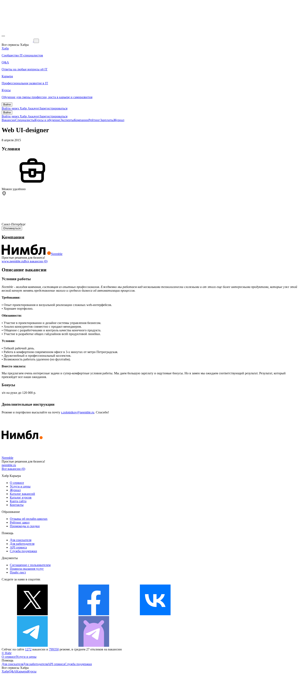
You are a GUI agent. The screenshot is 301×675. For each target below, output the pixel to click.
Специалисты (25, 120)
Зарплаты (106, 120)
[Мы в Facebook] (93, 614)
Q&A (12, 671)
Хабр (5, 671)
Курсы (31, 671)
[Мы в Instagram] (216, 614)
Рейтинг (94, 120)
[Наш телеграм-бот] (93, 645)
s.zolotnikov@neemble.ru (77, 412)
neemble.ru (9, 465)
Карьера (21, 671)
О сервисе (17, 482)
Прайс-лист (18, 572)
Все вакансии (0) (36, 261)
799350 (54, 649)
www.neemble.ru (13, 261)
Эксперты (67, 120)
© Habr (6, 653)
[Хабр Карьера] (18, 40)
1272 (28, 649)
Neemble (56, 254)
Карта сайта (18, 501)
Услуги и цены (20, 486)
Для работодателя (22, 543)
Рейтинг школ (19, 522)
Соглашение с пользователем (30, 565)
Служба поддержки (23, 551)
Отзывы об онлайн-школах (29, 518)
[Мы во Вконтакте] (155, 614)
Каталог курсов (21, 497)
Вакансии (8, 120)
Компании (81, 120)
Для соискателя (20, 540)
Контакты (17, 505)
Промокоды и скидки (25, 526)
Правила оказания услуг (27, 568)
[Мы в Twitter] (32, 614)
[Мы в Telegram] (32, 645)
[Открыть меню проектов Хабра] (3, 36)
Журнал (118, 120)
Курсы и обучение (47, 120)
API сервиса (18, 547)
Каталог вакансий (22, 494)
